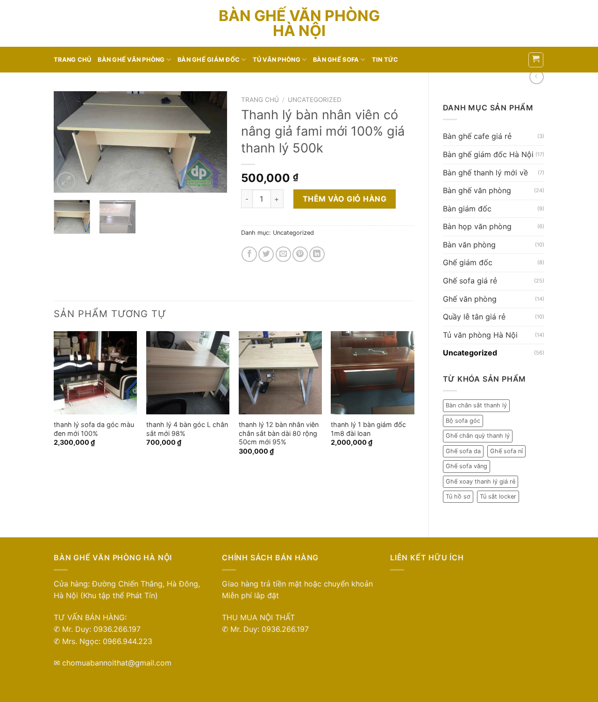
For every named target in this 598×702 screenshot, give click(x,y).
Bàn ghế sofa (336, 59)
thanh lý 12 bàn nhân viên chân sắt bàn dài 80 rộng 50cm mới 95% (279, 433)
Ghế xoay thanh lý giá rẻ (480, 481)
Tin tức (385, 59)
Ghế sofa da (463, 451)
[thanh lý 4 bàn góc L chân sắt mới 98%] (187, 372)
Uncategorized (470, 352)
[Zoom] (66, 181)
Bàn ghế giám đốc (209, 59)
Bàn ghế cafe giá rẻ (477, 136)
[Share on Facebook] (249, 254)
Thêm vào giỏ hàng (344, 198)
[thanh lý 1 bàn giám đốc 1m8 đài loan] (372, 372)
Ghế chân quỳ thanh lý (478, 435)
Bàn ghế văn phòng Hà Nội (299, 23)
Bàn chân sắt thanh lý (476, 405)
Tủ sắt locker (498, 496)
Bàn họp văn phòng (477, 226)
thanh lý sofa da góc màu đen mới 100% (94, 428)
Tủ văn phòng (276, 59)
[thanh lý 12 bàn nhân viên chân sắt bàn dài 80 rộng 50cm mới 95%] (280, 372)
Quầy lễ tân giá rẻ (474, 316)
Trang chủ (72, 59)
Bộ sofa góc (463, 420)
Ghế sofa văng (466, 466)
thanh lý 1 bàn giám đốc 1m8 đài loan (368, 428)
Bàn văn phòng (469, 244)
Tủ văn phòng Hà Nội (480, 335)
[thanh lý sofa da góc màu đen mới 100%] (95, 372)
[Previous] (69, 142)
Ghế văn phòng (470, 299)
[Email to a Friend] (283, 254)
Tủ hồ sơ (458, 496)
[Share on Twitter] (266, 254)
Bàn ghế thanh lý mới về (485, 172)
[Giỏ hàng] (536, 59)
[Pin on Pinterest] (300, 254)
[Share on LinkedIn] (317, 254)
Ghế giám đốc (467, 262)
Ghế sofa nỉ (506, 451)
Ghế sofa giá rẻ (470, 280)
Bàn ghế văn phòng (131, 59)
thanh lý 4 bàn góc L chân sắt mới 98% (187, 428)
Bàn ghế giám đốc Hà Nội (488, 154)
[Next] (211, 142)
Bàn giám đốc (467, 208)
